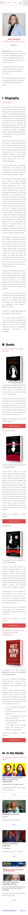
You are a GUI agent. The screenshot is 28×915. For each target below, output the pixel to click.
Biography (9, 2)
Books (15, 2)
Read (14, 794)
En (24, 2)
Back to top (23, 910)
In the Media (20, 2)
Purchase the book (14, 426)
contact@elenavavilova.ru (15, 910)
